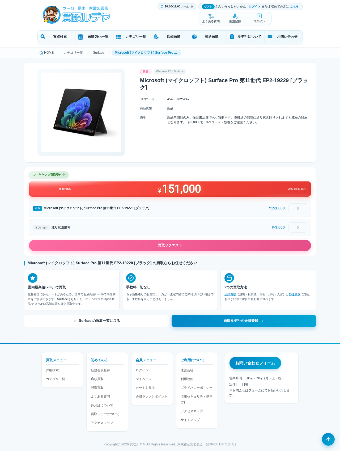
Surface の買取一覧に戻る (99, 321)
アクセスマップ (102, 423)
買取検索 (60, 37)
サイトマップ (190, 420)
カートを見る (145, 388)
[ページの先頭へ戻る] (328, 439)
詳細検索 (52, 370)
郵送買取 (212, 37)
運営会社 (187, 370)
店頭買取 (174, 37)
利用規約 (187, 379)
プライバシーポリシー (196, 388)
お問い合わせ (287, 37)
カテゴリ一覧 (135, 37)
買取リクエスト (170, 245)
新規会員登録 (100, 370)
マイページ (144, 379)
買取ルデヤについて (105, 414)
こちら (294, 6)
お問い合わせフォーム (255, 363)
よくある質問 (211, 21)
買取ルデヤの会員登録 (241, 321)
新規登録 (235, 21)
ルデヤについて (249, 37)
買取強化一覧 (98, 37)
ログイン (254, 6)
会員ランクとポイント (152, 396)
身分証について (102, 405)
